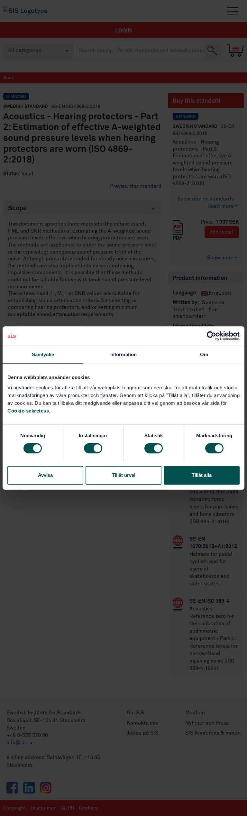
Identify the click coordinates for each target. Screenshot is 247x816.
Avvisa (45, 475)
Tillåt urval (123, 475)
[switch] (93, 448)
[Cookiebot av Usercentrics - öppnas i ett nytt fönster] (211, 336)
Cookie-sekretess (28, 410)
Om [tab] (204, 354)
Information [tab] (123, 354)
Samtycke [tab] (43, 354)
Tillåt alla (202, 475)
